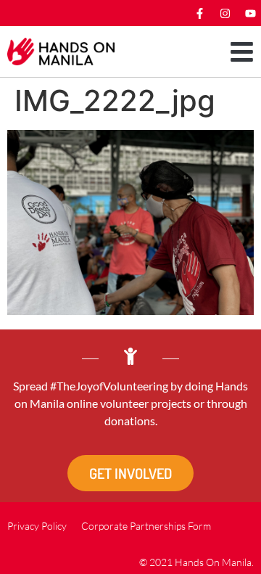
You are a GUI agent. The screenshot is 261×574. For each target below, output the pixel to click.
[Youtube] (250, 13)
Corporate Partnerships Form (146, 526)
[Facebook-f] (199, 13)
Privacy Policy (37, 526)
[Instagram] (225, 13)
